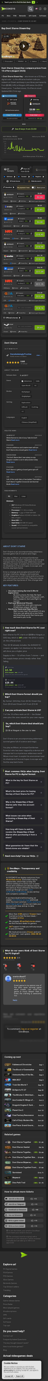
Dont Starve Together (24, 1142)
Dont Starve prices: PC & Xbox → (34, 156)
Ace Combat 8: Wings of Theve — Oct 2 (24, 1100)
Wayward (24, 1177)
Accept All (9, 1376)
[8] (4, 964)
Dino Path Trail (24, 1182)
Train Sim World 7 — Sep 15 (24, 1084)
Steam (17, 68)
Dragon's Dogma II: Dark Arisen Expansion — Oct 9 (24, 1105)
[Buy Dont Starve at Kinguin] (8, 194)
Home (4, 21)
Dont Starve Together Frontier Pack (24, 1167)
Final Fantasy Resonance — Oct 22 (24, 1115)
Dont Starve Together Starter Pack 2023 (24, 1152)
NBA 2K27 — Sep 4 (24, 1079)
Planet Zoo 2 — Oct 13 (24, 1110)
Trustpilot (16, 918)
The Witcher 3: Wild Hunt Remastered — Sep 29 (24, 1095)
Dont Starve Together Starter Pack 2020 (24, 1157)
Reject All (19, 1376)
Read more (15, 440)
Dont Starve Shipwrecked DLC (24, 1162)
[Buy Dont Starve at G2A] (8, 293)
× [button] (37, 2)
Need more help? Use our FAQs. (20, 856)
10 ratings (24, 364)
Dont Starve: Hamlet (24, 1147)
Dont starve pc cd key (27, 21)
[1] (18, 964)
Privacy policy (8, 1379)
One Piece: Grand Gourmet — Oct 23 (24, 1125)
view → (39, 355)
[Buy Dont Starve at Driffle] (8, 206)
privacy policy (8, 1370)
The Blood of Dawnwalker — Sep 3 (24, 1069)
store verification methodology (19, 891)
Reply (15, 1000)
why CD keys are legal (21, 900)
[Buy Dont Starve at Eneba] (8, 256)
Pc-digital (12, 21)
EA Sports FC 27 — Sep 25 (24, 1090)
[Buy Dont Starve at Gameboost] (8, 219)
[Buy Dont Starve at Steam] (8, 324)
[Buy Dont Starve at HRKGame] (8, 231)
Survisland (24, 1172)
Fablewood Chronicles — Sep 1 (24, 1064)
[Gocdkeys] (8, 9)
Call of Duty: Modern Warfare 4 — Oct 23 (24, 1120)
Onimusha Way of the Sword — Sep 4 (24, 1074)
